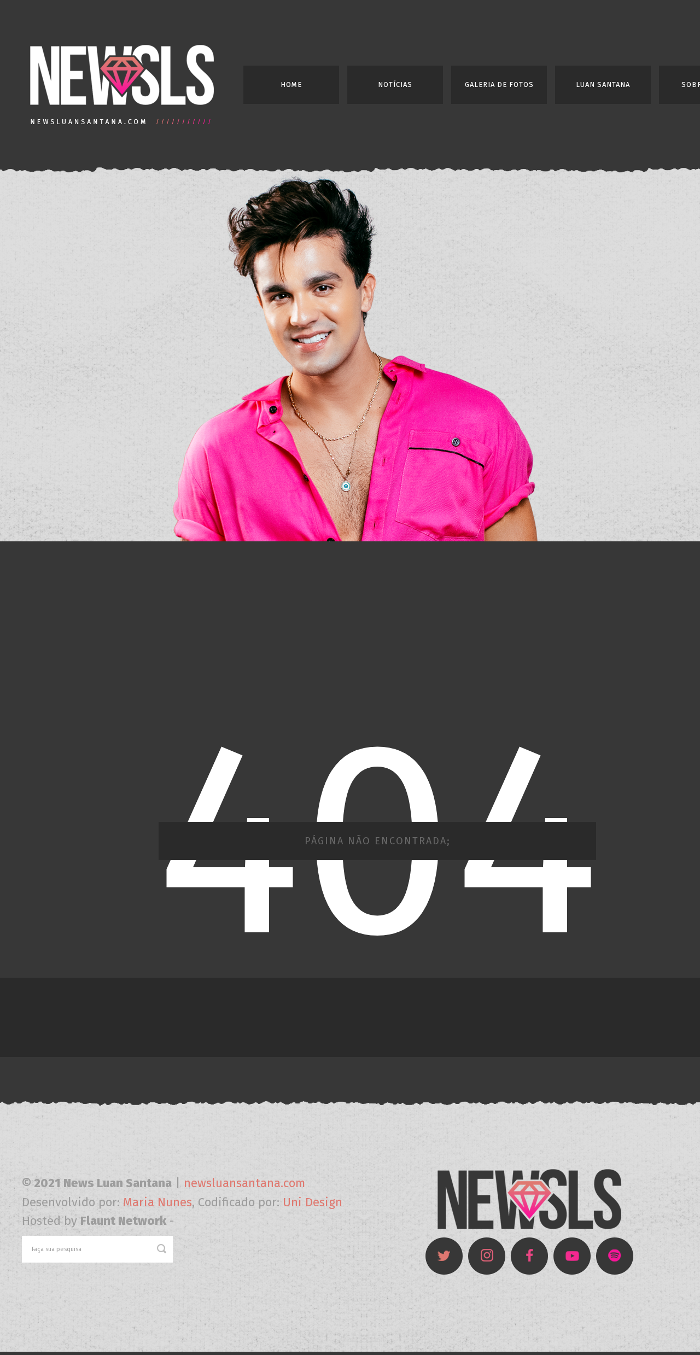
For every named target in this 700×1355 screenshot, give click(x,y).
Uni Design (312, 1202)
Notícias (395, 84)
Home (291, 84)
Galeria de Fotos (499, 84)
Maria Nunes (157, 1202)
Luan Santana (603, 84)
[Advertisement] (350, 631)
